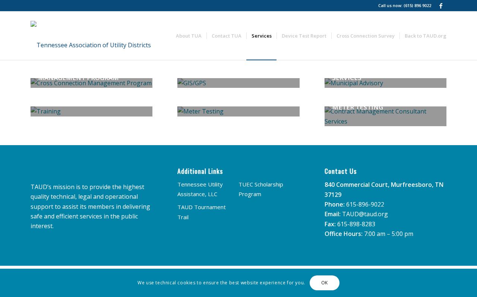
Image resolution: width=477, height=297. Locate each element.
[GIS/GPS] (238, 83)
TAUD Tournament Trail (201, 211)
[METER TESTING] (238, 111)
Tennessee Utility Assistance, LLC (200, 189)
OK (324, 283)
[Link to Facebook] (440, 5)
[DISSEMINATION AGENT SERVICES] (91, 111)
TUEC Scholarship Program (260, 189)
